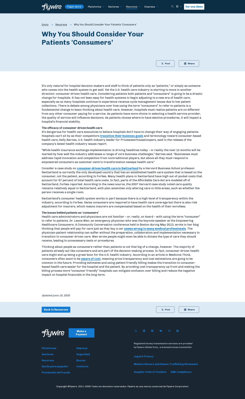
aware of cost (91, 258)
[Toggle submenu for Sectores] (121, 6)
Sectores (113, 6)
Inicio (45, 24)
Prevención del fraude (56, 372)
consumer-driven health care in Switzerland (107, 168)
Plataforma (94, 6)
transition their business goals (121, 136)
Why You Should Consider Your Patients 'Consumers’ (105, 24)
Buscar (81, 360)
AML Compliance (181, 372)
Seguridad (83, 354)
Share (191, 63)
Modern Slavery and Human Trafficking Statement (166, 364)
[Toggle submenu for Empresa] (157, 6)
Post (167, 63)
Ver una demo (194, 6)
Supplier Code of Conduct (150, 372)
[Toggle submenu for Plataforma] (103, 6)
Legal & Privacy (144, 356)
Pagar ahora (74, 6)
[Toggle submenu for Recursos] (139, 6)
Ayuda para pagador (55, 366)
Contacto (82, 366)
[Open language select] (181, 6)
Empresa (149, 6)
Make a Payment (81, 333)
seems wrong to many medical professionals (155, 228)
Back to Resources (56, 309)
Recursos (131, 6)
